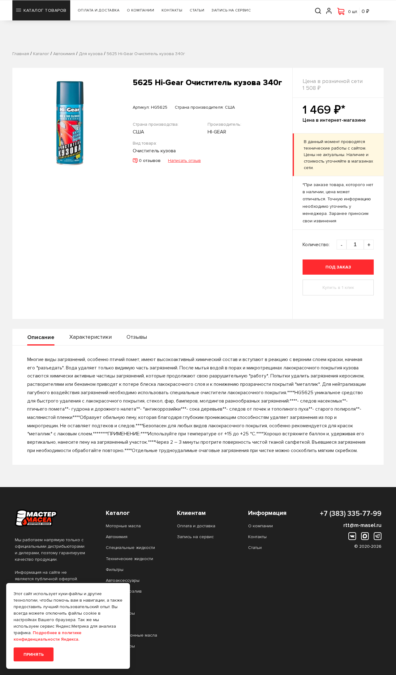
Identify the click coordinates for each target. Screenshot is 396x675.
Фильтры (114, 569)
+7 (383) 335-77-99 (350, 513)
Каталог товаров (45, 10)
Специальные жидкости (130, 547)
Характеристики (90, 336)
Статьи (197, 10)
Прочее (114, 602)
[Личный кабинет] (329, 10)
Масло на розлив (124, 591)
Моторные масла (123, 526)
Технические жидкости (129, 558)
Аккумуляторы (120, 613)
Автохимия (116, 536)
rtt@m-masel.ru (362, 525)
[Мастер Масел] (50, 518)
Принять (34, 654)
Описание (40, 337)
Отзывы (137, 336)
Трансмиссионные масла (131, 635)
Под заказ (338, 267)
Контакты (171, 10)
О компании (140, 10)
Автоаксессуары (123, 580)
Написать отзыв (184, 160)
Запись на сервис (231, 10)
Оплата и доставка (99, 10)
